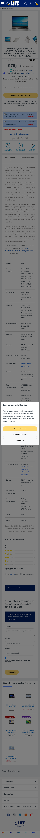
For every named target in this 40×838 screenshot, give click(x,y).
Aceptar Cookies (20, 429)
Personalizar (20, 440)
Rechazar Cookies (20, 434)
